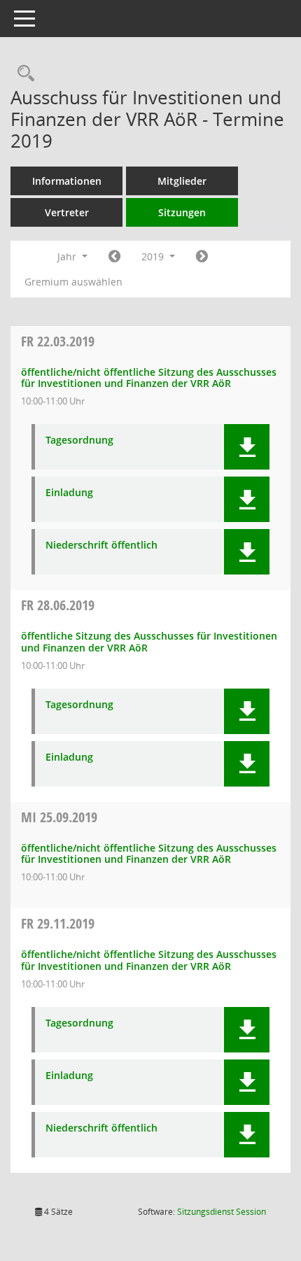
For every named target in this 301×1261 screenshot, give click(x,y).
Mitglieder (182, 181)
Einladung (69, 493)
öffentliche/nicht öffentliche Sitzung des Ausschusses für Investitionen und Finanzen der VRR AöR (148, 377)
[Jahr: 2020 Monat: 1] (202, 256)
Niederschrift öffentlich (102, 545)
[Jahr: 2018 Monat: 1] (114, 256)
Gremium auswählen (73, 281)
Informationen (67, 181)
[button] (247, 447)
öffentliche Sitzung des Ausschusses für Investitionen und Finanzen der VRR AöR (149, 641)
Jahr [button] (68, 256)
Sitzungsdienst (221, 1212)
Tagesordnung (79, 440)
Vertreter (67, 212)
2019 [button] (154, 256)
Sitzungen (182, 212)
